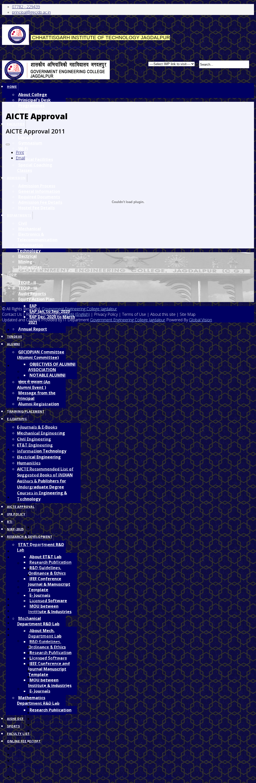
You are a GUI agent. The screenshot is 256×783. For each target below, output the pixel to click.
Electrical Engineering (39, 457)
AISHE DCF (15, 719)
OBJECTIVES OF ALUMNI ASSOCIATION (52, 366)
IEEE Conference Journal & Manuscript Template (75, 665)
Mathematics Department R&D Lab (53, 736)
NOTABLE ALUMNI (48, 375)
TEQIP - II (27, 282)
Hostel (28, 371)
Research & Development (29, 537)
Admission (21, 413)
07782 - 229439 (26, 6)
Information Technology (30, 247)
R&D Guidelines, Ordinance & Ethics (64, 659)
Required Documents (41, 431)
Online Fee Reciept (23, 741)
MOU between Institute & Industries (50, 608)
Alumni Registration (39, 593)
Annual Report (32, 329)
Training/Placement (29, 599)
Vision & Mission (37, 359)
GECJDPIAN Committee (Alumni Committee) (60, 563)
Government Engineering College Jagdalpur (79, 309)
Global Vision (200, 320)
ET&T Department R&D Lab (47, 641)
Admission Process (39, 419)
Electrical (27, 256)
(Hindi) (68, 314)
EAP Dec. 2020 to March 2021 (59, 539)
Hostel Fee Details (38, 443)
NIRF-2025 (15, 529)
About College (32, 94)
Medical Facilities (35, 159)
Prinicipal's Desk (34, 100)
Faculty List (22, 760)
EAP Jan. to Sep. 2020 (51, 533)
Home (12, 87)
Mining (25, 261)
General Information (40, 425)
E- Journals (41, 670)
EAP (35, 527)
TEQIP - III (27, 288)
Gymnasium (30, 143)
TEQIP (12, 275)
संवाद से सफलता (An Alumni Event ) (50, 581)
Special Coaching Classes (44, 407)
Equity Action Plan (36, 299)
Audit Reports (32, 293)
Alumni (13, 344)
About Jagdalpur (36, 353)
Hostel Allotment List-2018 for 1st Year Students (133, 776)
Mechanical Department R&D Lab (38, 621)
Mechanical (32, 461)
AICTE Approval (20, 507)
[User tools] (8, 144)
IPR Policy (16, 514)
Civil (25, 455)
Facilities (15, 124)
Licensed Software (48, 600)
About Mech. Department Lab (58, 694)
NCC (26, 395)
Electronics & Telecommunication (51, 467)
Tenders (14, 337)
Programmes (31, 105)
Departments (24, 449)
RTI (9, 522)
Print (20, 152)
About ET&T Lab (46, 556)
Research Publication (51, 653)
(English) (82, 314)
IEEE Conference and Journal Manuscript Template (77, 718)
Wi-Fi (23, 148)
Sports (13, 726)
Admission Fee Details (41, 437)
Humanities (30, 267)
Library (25, 137)
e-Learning (21, 605)
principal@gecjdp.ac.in (31, 12)
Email (20, 158)
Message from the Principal (36, 395)
